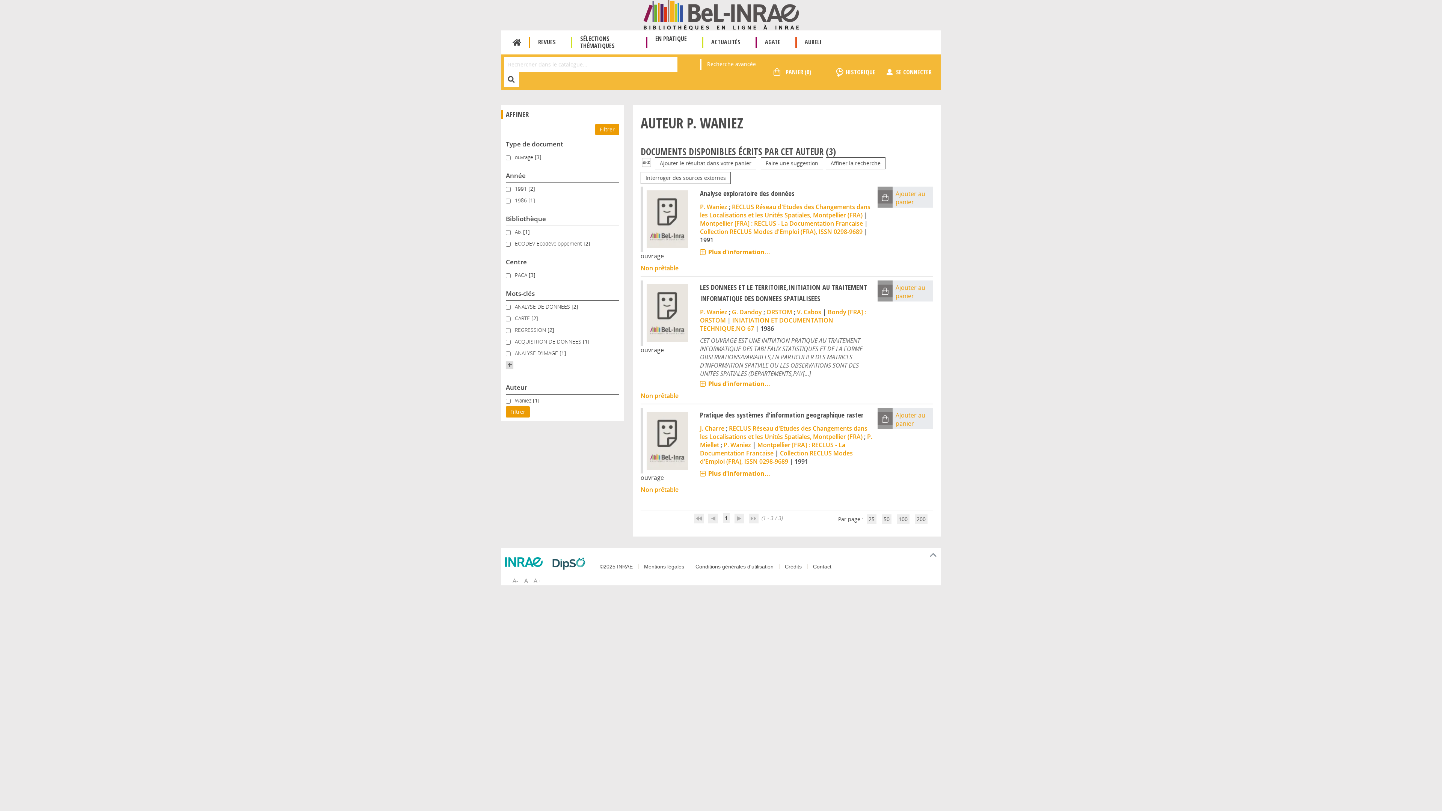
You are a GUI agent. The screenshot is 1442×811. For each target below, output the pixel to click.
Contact (822, 567)
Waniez (524, 400)
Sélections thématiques (597, 42)
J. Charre (712, 428)
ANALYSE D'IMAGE (537, 353)
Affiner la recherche (856, 163)
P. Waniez (713, 207)
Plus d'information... (739, 252)
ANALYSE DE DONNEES (543, 306)
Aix (519, 231)
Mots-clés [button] (520, 293)
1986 (521, 200)
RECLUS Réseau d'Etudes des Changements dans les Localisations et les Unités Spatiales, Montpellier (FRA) (785, 211)
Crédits (793, 567)
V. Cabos (809, 312)
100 (903, 519)
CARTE (523, 318)
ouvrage (525, 157)
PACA (522, 275)
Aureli (813, 42)
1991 (521, 188)
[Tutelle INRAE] (525, 562)
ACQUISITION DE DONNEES (549, 341)
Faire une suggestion (792, 163)
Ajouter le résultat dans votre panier (705, 163)
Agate (772, 42)
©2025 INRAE (616, 567)
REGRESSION (531, 329)
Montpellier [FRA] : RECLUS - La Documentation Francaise (781, 223)
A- (515, 581)
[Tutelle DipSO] (570, 563)
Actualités (726, 42)
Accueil (517, 42)
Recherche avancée (731, 64)
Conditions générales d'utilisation (734, 567)
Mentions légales (664, 567)
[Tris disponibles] (646, 163)
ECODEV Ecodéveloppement (549, 243)
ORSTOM (779, 312)
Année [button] (516, 175)
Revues (547, 42)
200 (921, 519)
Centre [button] (516, 262)
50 (887, 519)
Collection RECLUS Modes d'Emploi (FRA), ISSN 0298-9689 (781, 232)
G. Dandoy (747, 312)
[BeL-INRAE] (721, 14)
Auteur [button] (516, 387)
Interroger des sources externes (686, 177)
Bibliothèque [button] (526, 218)
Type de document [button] (534, 144)
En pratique (671, 39)
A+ (537, 581)
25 (872, 519)
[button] (509, 365)
